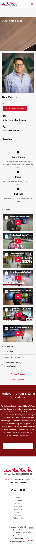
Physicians (18, 506)
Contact (18, 515)
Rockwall (18, 193)
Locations (18, 509)
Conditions (18, 500)
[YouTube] (21, 490)
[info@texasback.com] (4, 116)
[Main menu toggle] (32, 4)
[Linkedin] (15, 490)
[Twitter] (12, 490)
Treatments (18, 503)
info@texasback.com (14, 120)
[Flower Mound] (18, 152)
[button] (18, 446)
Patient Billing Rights (18, 541)
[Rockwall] (18, 189)
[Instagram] (24, 490)
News (18, 512)
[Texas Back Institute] (9, 4)
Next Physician (18, 380)
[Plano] (18, 172)
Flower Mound (18, 156)
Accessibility (18, 539)
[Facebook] (18, 490)
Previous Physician (18, 374)
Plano (18, 176)
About (18, 497)
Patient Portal (18, 518)
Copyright (7, 479)
